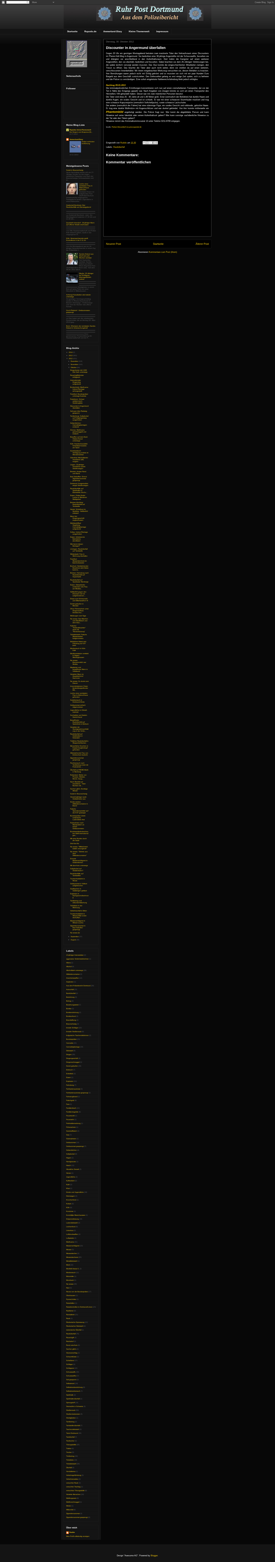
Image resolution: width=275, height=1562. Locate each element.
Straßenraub (70, 1410)
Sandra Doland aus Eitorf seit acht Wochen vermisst (86, 256)
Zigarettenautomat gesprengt (77, 759)
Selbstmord (70, 1383)
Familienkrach (71, 1108)
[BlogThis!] (147, 142)
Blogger (154, 1555)
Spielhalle (69, 1395)
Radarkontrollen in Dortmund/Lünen (79, 1307)
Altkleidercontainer (73, 974)
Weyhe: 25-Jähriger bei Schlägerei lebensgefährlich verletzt (86, 276)
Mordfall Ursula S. (72, 1269)
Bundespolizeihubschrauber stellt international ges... (79, 833)
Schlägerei (70, 1368)
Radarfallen (70, 1303)
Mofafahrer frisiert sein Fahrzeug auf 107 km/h (78, 643)
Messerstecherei (72, 1257)
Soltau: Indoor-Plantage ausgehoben (79, 533)
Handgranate (71, 1161)
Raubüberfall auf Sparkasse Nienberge (79, 581)
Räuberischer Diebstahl (74, 1326)
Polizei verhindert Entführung (88, 142)
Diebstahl (69, 1051)
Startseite (72, 31)
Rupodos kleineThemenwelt (80, 130)
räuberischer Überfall (73, 1330)
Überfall (69, 1467)
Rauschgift (70, 1337)
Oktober (74, 367)
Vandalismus (70, 1471)
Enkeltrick (69, 1073)
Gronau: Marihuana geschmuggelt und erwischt (78, 432)
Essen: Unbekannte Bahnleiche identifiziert (77, 539)
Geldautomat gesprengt (75, 1146)
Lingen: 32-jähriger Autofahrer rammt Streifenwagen (77, 466)
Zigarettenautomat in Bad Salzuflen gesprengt (77, 927)
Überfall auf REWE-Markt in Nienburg (79, 771)
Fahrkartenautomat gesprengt (77, 1093)
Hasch (68, 1165)
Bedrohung (70, 997)
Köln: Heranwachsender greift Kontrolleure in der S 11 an (77, 239)
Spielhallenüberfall (73, 1399)
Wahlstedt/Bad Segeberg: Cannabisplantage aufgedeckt (78, 526)
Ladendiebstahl (72, 1223)
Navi (67, 1288)
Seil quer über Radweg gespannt (78, 412)
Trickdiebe (70, 1460)
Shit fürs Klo (74, 843)
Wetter (68, 1506)
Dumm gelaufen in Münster (77, 605)
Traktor (68, 1448)
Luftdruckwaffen (72, 1234)
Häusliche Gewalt (72, 1169)
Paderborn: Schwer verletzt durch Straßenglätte (77, 401)
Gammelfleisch (71, 1131)
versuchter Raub (72, 1483)
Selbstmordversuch (73, 1391)
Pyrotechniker (71, 1299)
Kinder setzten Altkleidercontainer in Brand (79, 804)
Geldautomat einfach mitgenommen (78, 706)
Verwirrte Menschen (73, 1494)
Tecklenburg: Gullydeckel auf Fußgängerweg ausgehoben (79, 418)
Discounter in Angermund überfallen (79, 407)
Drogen (69, 1054)
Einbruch (69, 1070)
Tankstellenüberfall (73, 1425)
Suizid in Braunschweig (74, 170)
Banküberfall (70, 993)
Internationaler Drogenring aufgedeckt (75, 382)
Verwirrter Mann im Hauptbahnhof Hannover (77, 676)
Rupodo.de (90, 31)
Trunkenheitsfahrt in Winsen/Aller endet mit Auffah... (78, 915)
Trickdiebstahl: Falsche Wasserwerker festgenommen (78, 636)
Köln (68, 1207)
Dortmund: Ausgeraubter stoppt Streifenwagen (79, 484)
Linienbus (69, 1230)
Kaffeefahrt (70, 1181)
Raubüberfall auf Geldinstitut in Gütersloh (76, 736)
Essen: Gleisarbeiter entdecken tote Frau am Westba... (79, 587)
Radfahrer (70, 1311)
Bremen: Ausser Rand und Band (78, 472)
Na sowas (69, 1284)
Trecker (69, 1452)
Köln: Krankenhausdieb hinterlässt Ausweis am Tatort (79, 445)
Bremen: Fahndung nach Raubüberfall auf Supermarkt (79, 575)
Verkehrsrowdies (72, 1479)
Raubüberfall (119, 147)
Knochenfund (71, 1200)
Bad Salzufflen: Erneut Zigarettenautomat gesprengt (78, 478)
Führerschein (71, 1127)
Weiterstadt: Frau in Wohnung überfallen (79, 555)
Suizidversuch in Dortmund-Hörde (77, 701)
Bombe (68, 1008)
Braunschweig (71, 1024)
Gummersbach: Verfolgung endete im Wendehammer (79, 452)
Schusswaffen (71, 1376)
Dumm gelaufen (72, 1066)
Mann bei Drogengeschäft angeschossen (77, 518)
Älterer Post (202, 244)
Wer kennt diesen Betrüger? (76, 545)
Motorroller (70, 1276)
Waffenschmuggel (72, 1502)
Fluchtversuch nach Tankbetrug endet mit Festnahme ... (79, 765)
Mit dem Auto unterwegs (79, 865)
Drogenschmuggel (73, 1062)
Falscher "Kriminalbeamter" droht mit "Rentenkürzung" (78, 628)
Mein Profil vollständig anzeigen (77, 1536)
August (73, 940)
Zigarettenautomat (73, 1513)
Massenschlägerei (72, 1246)
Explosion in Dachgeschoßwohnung (79, 895)
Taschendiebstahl (72, 1429)
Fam (67, 1104)
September (75, 936)
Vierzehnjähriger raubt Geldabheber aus (78, 798)
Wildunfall (69, 1510)
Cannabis (69, 1043)
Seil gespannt (71, 1379)
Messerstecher (71, 1253)
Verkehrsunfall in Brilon (78, 911)
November (75, 364)
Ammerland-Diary (112, 31)
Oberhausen (70, 1295)
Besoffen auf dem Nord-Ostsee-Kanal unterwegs (79, 439)
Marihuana (70, 1242)
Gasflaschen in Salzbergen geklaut (78, 890)
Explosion (69, 1081)
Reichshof (70, 1341)
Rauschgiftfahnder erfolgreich (77, 376)
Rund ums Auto (72, 1345)
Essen (68, 1077)
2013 (71, 355)
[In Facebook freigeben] (153, 142)
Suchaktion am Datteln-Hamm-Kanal (78, 716)
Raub (68, 1318)
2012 (71, 358)
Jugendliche (70, 1177)
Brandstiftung (71, 1020)
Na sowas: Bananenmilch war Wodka (78, 662)
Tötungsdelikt (71, 1444)
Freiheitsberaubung (73, 1123)
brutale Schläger (72, 1028)
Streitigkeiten (71, 1418)
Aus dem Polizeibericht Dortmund (78, 986)
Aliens (68, 963)
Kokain (68, 1204)
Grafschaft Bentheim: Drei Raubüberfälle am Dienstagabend (78, 206)
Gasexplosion (71, 1139)
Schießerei (70, 1360)
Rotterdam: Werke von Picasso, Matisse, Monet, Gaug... (78, 777)
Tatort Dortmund (72, 1433)
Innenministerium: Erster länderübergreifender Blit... (79, 688)
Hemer (68, 1173)
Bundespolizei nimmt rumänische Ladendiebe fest (77, 817)
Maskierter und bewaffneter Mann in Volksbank (79, 669)
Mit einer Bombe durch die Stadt (78, 839)
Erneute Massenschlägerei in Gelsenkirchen (79, 860)
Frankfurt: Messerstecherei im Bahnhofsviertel (78, 561)
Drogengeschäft (72, 1058)
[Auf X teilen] (150, 142)
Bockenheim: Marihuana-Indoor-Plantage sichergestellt (79, 389)
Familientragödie (72, 1112)
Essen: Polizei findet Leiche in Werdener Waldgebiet (78, 497)
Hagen (68, 1158)
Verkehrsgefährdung (73, 1475)
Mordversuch (71, 1272)
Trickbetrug (70, 1456)
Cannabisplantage (73, 1047)
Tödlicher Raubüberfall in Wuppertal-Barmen (79, 742)
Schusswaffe (71, 1372)
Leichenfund (70, 1226)
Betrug (68, 1001)
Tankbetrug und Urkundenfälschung (78, 901)
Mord (68, 1265)
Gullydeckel (70, 1154)
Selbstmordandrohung (74, 1387)
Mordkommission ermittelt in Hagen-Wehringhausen (79, 655)
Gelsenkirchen (71, 1150)
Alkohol (69, 966)
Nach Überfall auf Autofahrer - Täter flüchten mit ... (78, 783)
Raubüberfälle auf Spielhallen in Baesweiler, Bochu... (79, 490)
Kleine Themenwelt (139, 31)
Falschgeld (70, 1100)
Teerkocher (70, 1441)
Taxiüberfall (70, 1437)
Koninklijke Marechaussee (75, 1215)
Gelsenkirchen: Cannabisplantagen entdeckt (78, 425)
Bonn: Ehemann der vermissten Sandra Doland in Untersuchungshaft (80, 327)
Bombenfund (71, 1016)
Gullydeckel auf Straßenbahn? (76, 869)
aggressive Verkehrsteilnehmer (77, 959)
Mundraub (70, 1280)
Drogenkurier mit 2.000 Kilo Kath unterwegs (78, 371)
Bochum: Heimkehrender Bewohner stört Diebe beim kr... (79, 568)
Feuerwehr (70, 1119)
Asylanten (70, 982)
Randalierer (70, 1314)
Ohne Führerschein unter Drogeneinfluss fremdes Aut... (79, 610)
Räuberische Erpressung (75, 1322)
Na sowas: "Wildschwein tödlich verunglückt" (79, 847)
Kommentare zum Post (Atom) (163, 252)
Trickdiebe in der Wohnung (76, 906)
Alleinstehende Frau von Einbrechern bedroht (79, 754)
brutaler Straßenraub (73, 1031)
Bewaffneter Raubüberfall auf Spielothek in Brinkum (79, 722)
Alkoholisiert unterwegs (74, 970)
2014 (71, 352)
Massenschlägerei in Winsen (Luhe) (77, 922)
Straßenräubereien (73, 1414)
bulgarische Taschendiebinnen (77, 1035)
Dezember (75, 361)
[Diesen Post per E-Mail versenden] (144, 142)
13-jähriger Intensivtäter (75, 955)
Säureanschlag (71, 1353)
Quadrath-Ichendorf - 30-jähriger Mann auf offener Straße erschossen (80, 224)
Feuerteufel (70, 1116)
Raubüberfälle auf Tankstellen (76, 874)
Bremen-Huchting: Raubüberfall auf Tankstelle (77, 504)
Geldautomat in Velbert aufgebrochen (78, 884)
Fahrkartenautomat (73, 1089)
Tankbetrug (70, 1422)
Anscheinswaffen (72, 978)
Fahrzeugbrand (72, 1096)
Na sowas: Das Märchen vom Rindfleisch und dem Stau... (79, 620)
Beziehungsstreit (72, 1005)
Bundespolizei (71, 1039)
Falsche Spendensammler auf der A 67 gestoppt (79, 811)
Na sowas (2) (75, 933)
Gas (67, 1135)
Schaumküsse (71, 1357)
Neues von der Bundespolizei (77, 1292)
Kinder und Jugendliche (75, 1192)
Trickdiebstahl (71, 1464)
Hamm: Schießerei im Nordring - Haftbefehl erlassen (79, 511)
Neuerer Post (113, 244)
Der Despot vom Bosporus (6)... (81, 132)
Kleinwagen (70, 1196)
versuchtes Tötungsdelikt (75, 1490)
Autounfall (70, 989)
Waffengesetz (71, 1498)
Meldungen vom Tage (78, 616)
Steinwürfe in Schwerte (74, 1406)
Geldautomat (71, 1142)
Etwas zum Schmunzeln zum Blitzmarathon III (79, 599)
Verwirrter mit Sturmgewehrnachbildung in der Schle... (79, 729)
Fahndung (70, 1085)
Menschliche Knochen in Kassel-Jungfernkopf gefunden (79, 748)
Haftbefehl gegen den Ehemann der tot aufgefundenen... (78, 594)
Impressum (162, 31)
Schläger (69, 1364)
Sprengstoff (70, 1402)
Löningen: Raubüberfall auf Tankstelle (79, 550)
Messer (68, 1249)
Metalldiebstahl (71, 1261)
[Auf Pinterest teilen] (156, 142)
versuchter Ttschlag (73, 1487)
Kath (68, 1184)
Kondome (69, 1211)
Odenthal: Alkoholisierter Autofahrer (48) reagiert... (79, 459)
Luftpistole (70, 1238)
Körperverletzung (72, 1219)
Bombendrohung (72, 1012)
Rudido (72, 1532)
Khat (68, 1188)
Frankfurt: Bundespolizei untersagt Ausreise (79, 395)
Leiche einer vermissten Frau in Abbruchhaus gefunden (85, 186)
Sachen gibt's (71, 1349)
